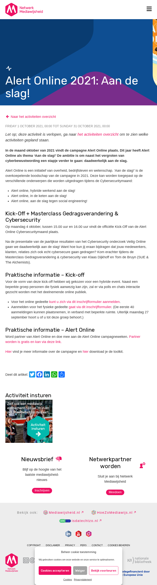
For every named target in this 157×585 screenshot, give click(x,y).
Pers (83, 545)
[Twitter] (32, 374)
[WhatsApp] (54, 374)
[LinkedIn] (47, 374)
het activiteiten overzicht (98, 134)
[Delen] (62, 374)
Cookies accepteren (55, 570)
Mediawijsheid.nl (64, 512)
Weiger (80, 570)
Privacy (70, 545)
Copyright (34, 545)
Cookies (67, 579)
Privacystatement (83, 579)
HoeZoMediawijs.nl (115, 512)
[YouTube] (78, 534)
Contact (97, 545)
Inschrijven (42, 490)
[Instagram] (88, 534)
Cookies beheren (119, 545)
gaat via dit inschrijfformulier (90, 307)
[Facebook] (40, 374)
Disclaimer (53, 545)
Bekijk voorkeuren (103, 570)
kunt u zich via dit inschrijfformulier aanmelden (84, 302)
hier (85, 352)
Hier (8, 352)
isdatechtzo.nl (85, 521)
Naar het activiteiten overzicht (33, 117)
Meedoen (115, 492)
